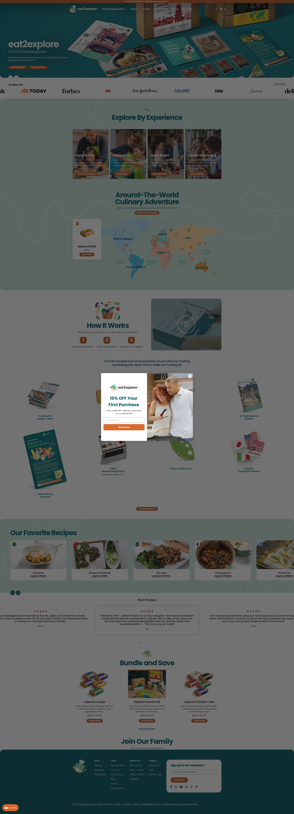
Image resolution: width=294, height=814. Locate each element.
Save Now (124, 427)
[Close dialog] (190, 376)
